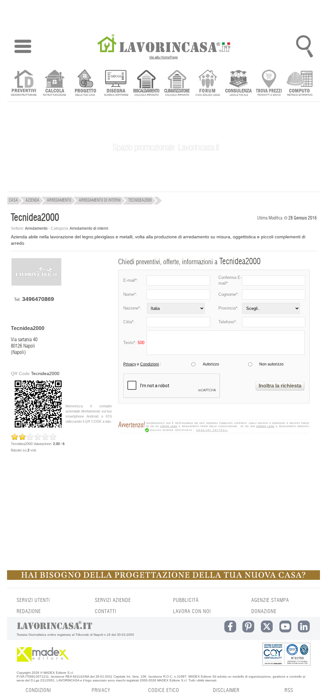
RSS (289, 690)
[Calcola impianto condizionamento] (177, 83)
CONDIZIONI (38, 690)
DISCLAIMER (226, 690)
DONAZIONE (264, 611)
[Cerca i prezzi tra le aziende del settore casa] (269, 83)
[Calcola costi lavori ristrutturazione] (54, 83)
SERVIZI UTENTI (33, 600)
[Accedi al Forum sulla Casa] (208, 83)
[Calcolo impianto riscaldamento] (146, 83)
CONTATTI (105, 611)
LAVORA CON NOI (192, 611)
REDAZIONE (29, 611)
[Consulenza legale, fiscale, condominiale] (238, 83)
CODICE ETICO (163, 690)
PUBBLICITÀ (186, 600)
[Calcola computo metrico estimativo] (300, 83)
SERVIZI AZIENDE (113, 600)
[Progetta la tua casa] (163, 578)
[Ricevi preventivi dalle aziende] (24, 83)
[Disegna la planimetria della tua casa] (116, 83)
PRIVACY (101, 690)
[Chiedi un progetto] (85, 83)
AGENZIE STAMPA (270, 600)
